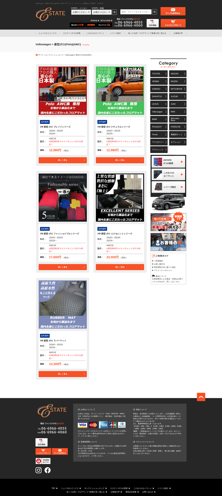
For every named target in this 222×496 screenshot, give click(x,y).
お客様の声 (178, 33)
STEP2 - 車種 (98, 8)
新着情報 (94, 20)
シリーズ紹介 (115, 33)
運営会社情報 (105, 20)
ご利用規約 (158, 261)
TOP (53, 488)
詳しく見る (62, 160)
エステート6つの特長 (71, 33)
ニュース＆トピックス (48, 33)
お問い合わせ (147, 492)
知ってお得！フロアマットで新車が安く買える (86, 492)
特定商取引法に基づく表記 (165, 267)
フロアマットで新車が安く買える (147, 33)
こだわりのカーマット (95, 33)
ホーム (40, 55)
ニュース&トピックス (70, 488)
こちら (176, 282)
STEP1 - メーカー (79, 8)
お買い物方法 (159, 264)
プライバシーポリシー (163, 270)
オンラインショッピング (54, 55)
